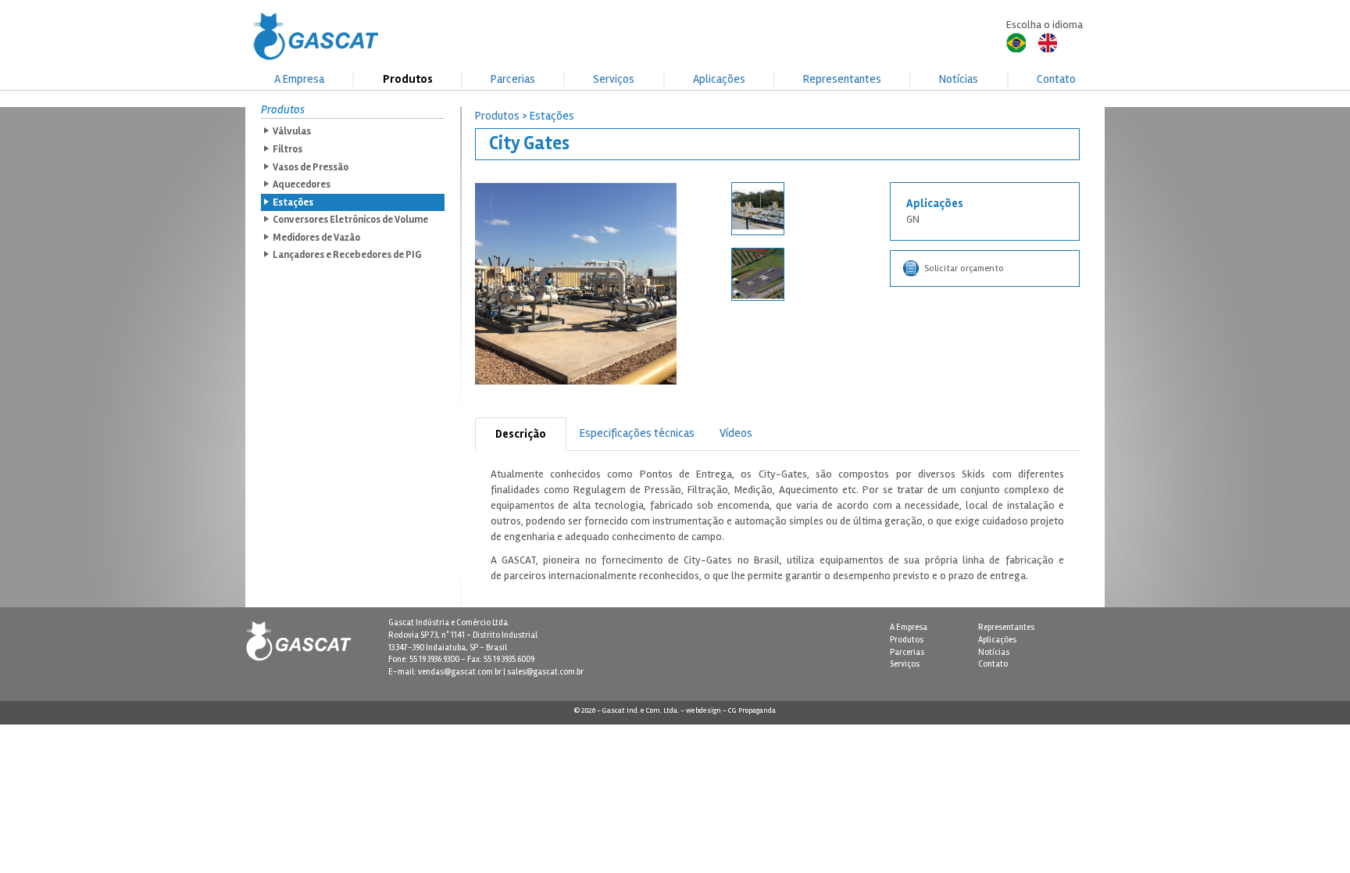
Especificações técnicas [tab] (637, 433)
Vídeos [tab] (736, 433)
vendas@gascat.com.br (460, 672)
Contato (1056, 79)
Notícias (958, 79)
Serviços (613, 79)
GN (913, 219)
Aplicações (719, 79)
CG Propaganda (752, 710)
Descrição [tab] (520, 434)
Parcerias (513, 79)
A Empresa (299, 79)
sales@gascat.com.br (545, 672)
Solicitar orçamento (964, 268)
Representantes (842, 79)
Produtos (408, 79)
